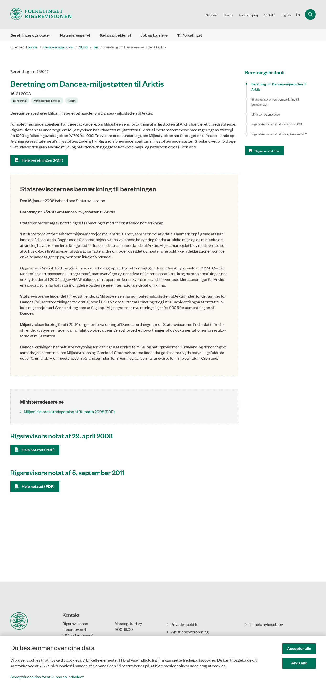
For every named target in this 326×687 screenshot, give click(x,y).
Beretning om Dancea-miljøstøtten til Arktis (278, 86)
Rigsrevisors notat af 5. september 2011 (279, 133)
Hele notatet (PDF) (38, 449)
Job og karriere (154, 35)
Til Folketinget (189, 35)
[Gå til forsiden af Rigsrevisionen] (106, 14)
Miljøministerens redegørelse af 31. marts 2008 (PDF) (69, 411)
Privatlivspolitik (184, 624)
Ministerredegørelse (265, 113)
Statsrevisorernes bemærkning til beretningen (275, 101)
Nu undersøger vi (75, 35)
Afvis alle (299, 663)
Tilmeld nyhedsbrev (266, 624)
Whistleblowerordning (190, 631)
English (286, 15)
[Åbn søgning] (310, 14)
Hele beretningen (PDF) (42, 160)
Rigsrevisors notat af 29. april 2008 (276, 123)
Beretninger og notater (30, 35)
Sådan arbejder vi (115, 35)
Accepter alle (299, 648)
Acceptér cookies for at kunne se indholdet (47, 676)
